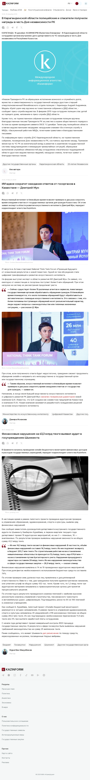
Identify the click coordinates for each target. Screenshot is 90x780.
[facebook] (20, 675)
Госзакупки (19, 645)
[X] (21, 27)
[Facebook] (16, 27)
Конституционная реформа (40, 10)
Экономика (6, 702)
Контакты (6, 758)
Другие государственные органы (19, 164)
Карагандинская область (51, 164)
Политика (6, 693)
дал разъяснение (51, 633)
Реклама (5, 762)
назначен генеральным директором (58, 397)
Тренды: (5, 10)
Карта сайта (7, 753)
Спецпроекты (59, 10)
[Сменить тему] (78, 3)
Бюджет (7, 645)
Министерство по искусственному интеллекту (26, 414)
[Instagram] (3, 27)
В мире (5, 707)
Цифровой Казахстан (62, 414)
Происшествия (8, 689)
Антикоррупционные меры (13, 735)
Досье (68, 10)
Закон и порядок (80, 10)
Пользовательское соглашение (15, 721)
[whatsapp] (7, 27)
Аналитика (6, 698)
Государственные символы (13, 730)
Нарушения (35, 645)
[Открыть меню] (86, 3)
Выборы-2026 (16, 10)
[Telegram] (12, 27)
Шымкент (49, 645)
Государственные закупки (13, 739)
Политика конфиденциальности (15, 726)
